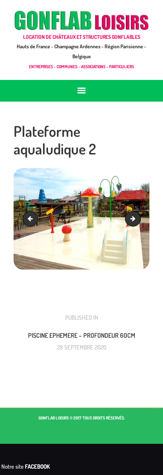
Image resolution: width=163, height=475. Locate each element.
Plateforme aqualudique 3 (137, 218)
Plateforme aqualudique (32, 218)
